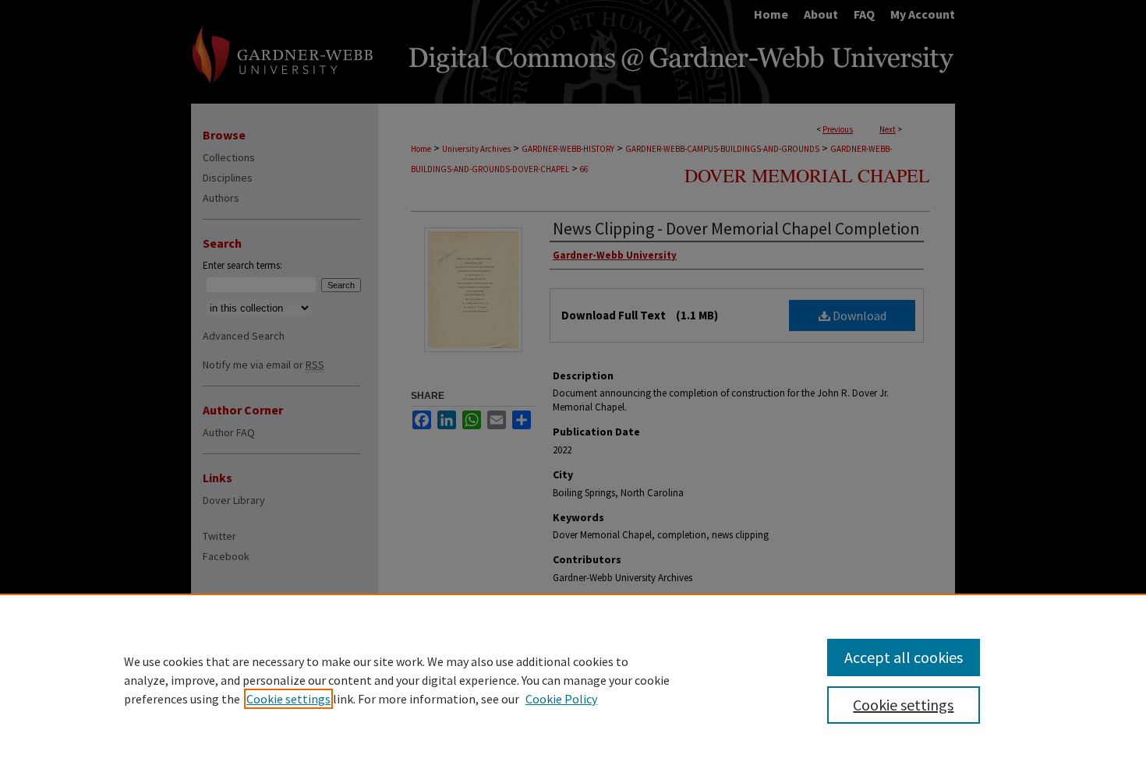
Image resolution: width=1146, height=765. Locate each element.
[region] (573, 679)
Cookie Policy (561, 699)
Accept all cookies (903, 657)
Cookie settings (288, 699)
